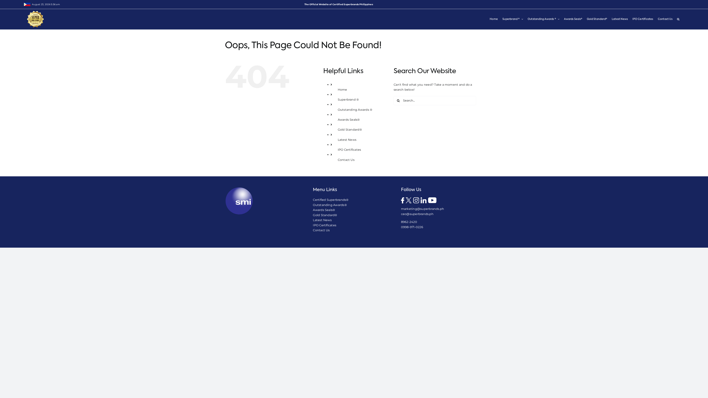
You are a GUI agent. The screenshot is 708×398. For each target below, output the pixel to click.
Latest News (347, 140)
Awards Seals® (349, 119)
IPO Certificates (349, 149)
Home (342, 89)
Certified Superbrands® (330, 200)
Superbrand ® (348, 99)
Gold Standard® (350, 129)
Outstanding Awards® (330, 205)
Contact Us (346, 160)
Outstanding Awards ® (355, 109)
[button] (678, 19)
